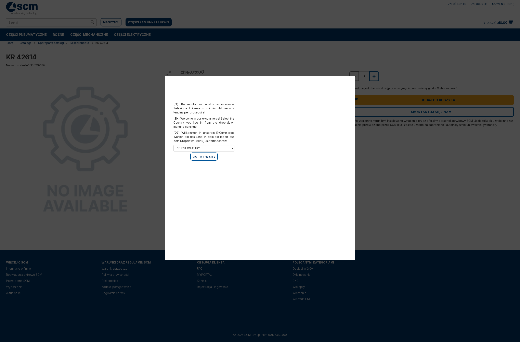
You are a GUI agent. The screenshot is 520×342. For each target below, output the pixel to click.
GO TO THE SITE (204, 156)
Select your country (206, 99)
